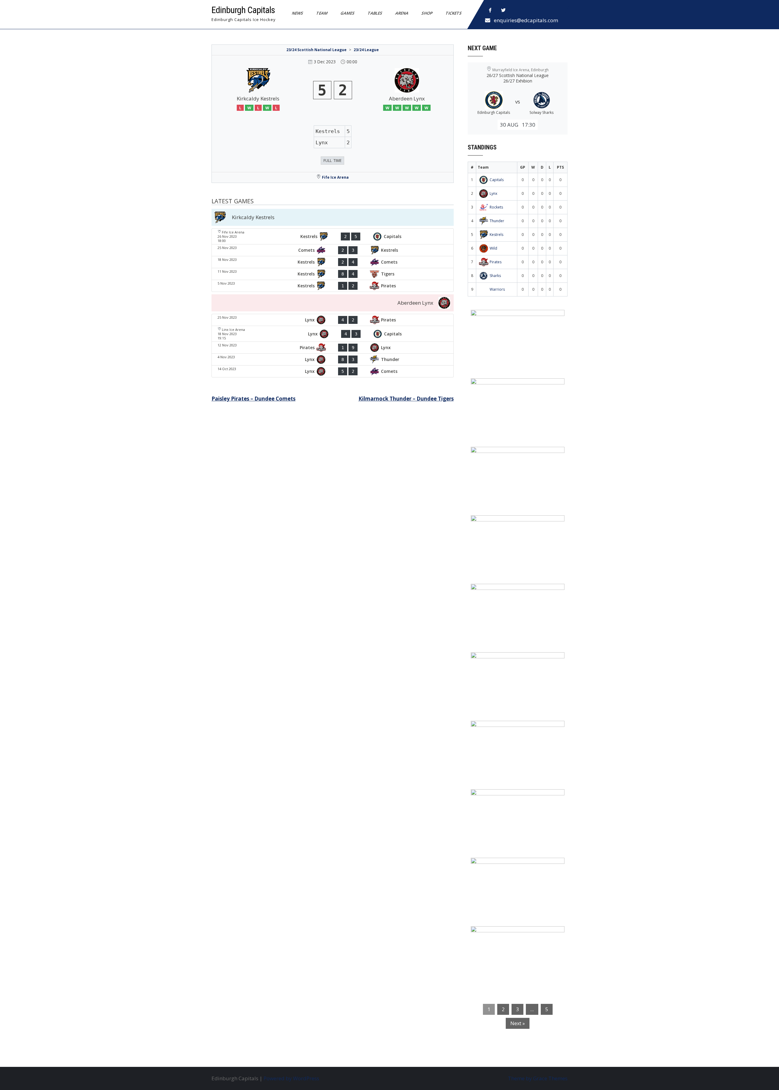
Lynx (493, 193)
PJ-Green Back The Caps (505, 729)
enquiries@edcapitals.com (526, 20)
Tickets (454, 13)
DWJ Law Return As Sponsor (510, 592)
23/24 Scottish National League (316, 49)
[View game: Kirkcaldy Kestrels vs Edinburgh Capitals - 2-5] (332, 236)
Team (322, 13)
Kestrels (496, 234)
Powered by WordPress (291, 1078)
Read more (535, 353)
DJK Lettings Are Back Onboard (514, 318)
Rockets (496, 207)
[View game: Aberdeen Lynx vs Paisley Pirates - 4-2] (332, 320)
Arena (402, 13)
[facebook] (490, 10)
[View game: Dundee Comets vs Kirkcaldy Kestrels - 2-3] (332, 250)
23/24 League (366, 49)
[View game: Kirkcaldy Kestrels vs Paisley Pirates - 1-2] (332, 286)
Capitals (497, 179)
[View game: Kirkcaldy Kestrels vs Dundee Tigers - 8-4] (332, 274)
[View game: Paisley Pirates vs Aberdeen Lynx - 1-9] (332, 347)
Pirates (495, 262)
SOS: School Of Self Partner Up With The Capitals (514, 801)
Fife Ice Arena (335, 177)
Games (348, 13)
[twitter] (504, 10)
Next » (517, 1023)
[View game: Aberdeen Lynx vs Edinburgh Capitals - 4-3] (332, 334)
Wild (493, 248)
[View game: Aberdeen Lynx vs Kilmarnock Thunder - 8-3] (332, 359)
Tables (375, 13)
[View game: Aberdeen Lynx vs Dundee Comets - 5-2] (332, 371)
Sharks (495, 275)
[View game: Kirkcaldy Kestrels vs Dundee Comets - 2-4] (332, 262)
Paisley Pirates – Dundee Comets (253, 398)
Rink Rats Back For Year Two (511, 387)
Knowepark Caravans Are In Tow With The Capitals (516, 938)
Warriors (497, 289)
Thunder (497, 220)
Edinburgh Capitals (243, 10)
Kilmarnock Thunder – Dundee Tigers (406, 398)
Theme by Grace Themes (538, 1078)
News (297, 13)
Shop (427, 13)
